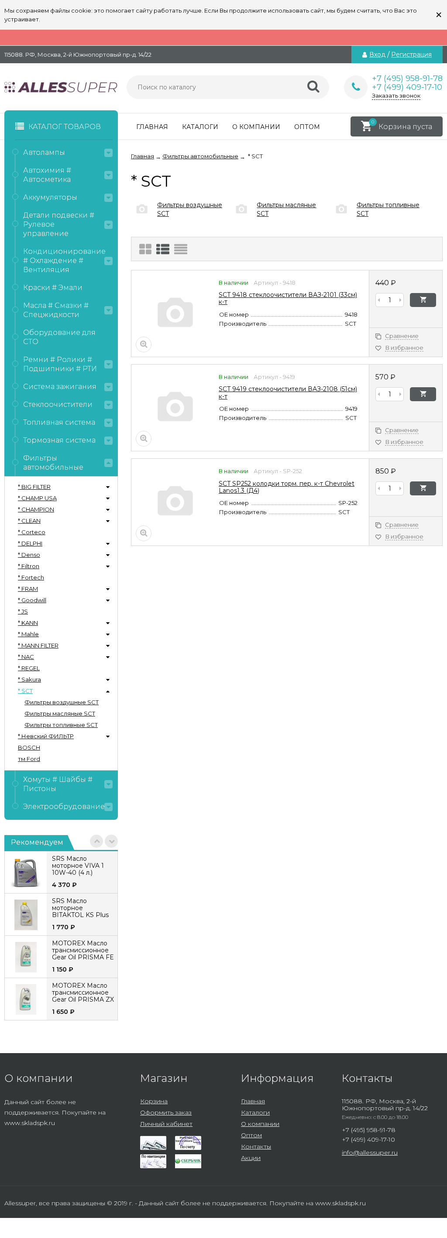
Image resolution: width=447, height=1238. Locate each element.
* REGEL (29, 668)
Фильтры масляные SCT (59, 713)
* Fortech (31, 577)
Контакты (256, 1146)
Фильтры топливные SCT (61, 724)
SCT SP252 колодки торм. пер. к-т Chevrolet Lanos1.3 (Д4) (286, 487)
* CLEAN (29, 520)
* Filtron (28, 566)
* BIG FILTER (34, 486)
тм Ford (29, 758)
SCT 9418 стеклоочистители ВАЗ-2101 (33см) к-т (288, 298)
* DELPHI (30, 543)
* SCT (25, 690)
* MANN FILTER (38, 645)
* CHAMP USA (37, 498)
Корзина (154, 1101)
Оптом (307, 127)
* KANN (28, 622)
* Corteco (31, 532)
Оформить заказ (166, 1112)
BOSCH (29, 747)
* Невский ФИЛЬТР (46, 736)
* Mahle (28, 634)
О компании (256, 127)
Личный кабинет (166, 1124)
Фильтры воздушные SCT (61, 702)
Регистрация (411, 54)
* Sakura (29, 679)
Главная (152, 127)
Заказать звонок (396, 95)
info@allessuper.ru (370, 1152)
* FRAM (28, 588)
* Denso (29, 554)
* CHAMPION (36, 509)
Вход (377, 54)
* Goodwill (32, 600)
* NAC (26, 656)
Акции (251, 1158)
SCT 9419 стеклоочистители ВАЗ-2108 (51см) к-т (288, 392)
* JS (23, 611)
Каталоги (200, 127)
